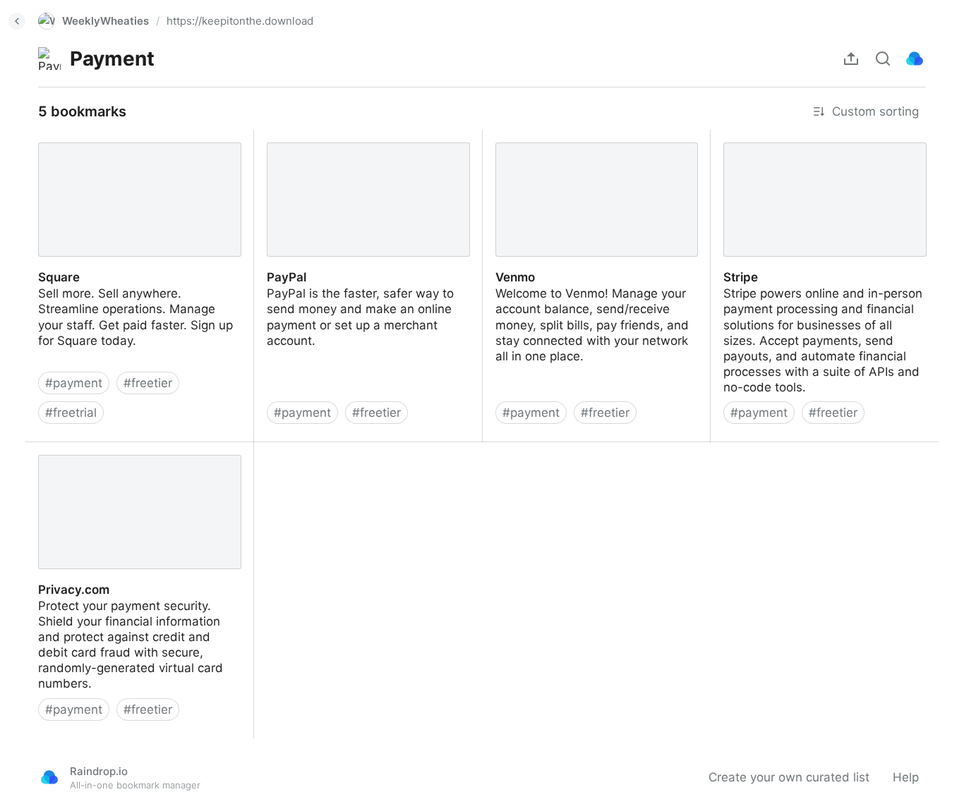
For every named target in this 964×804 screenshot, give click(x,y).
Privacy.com (59, 450)
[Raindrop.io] (914, 58)
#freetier (147, 383)
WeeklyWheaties (105, 21)
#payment (73, 383)
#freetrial (71, 413)
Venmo (502, 137)
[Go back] (16, 21)
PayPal (273, 137)
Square (45, 137)
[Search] (883, 58)
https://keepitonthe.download (240, 21)
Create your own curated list (789, 777)
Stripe (727, 137)
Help (906, 777)
